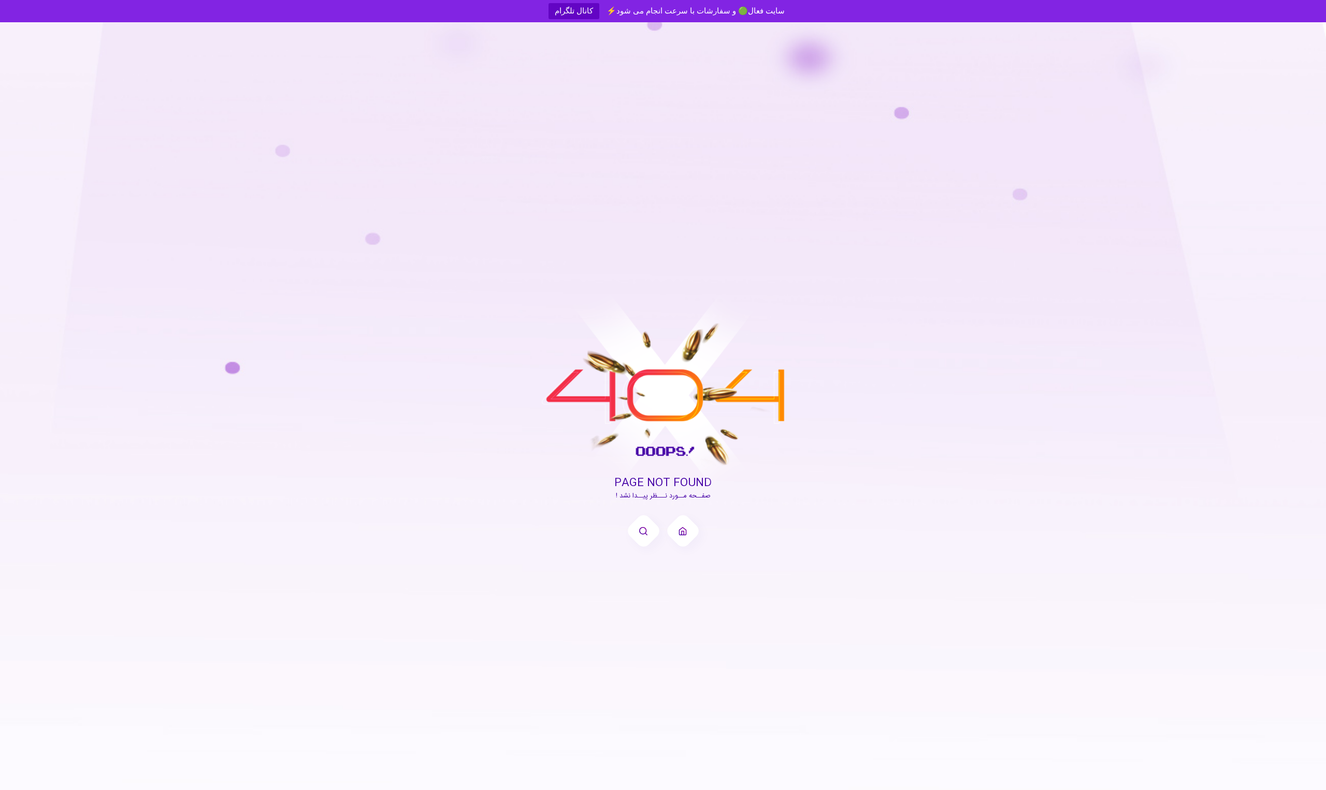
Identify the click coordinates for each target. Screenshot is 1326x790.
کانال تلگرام (574, 10)
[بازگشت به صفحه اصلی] (683, 531)
